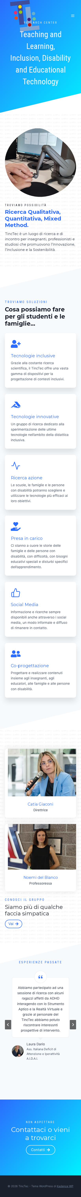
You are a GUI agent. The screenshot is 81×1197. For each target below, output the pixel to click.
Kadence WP (65, 1186)
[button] (40, 1150)
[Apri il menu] (72, 16)
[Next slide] (73, 1024)
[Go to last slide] (8, 1024)
